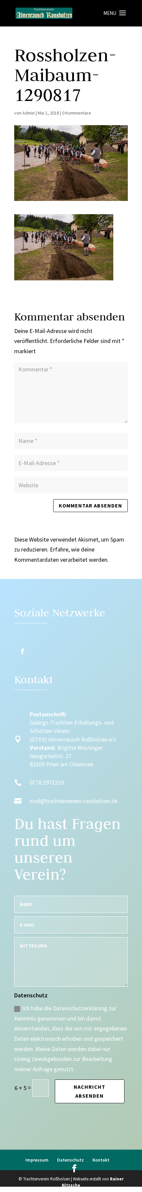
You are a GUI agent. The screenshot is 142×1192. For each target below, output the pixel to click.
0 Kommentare (76, 113)
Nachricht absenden (89, 1091)
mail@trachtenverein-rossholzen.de (74, 801)
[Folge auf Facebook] (22, 651)
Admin (28, 113)
